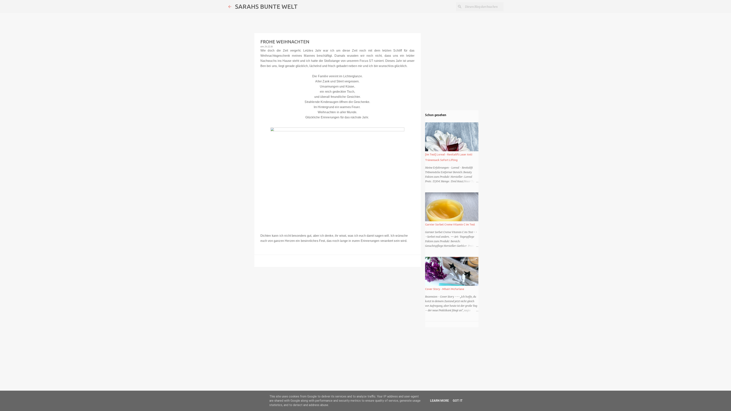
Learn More (439, 400)
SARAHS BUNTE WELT (266, 6)
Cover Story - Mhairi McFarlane (444, 289)
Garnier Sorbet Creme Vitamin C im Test (450, 224)
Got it (458, 400)
